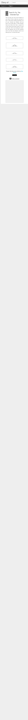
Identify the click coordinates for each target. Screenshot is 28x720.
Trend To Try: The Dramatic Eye (14, 13)
